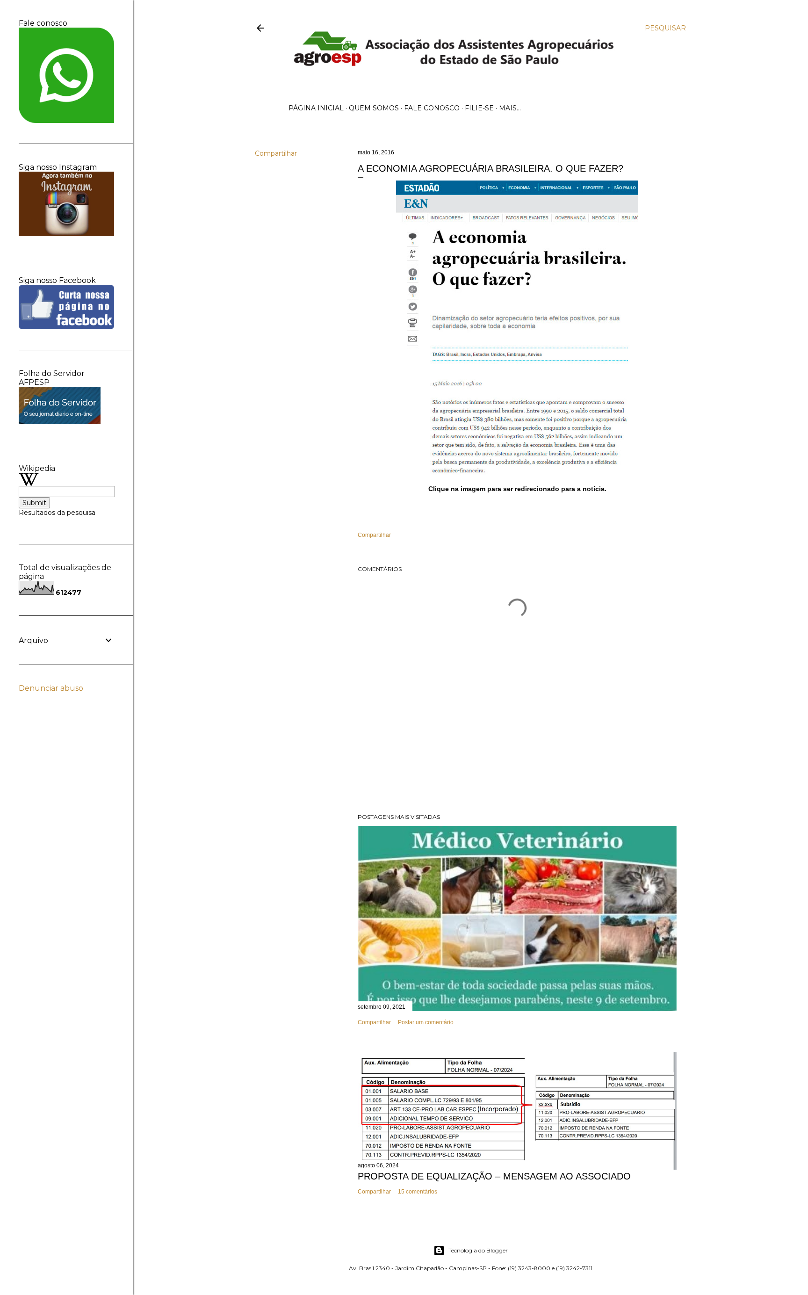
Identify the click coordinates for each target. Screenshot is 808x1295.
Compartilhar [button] (276, 153)
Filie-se (479, 108)
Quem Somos (374, 108)
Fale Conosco (432, 108)
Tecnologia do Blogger (478, 1250)
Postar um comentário (426, 1022)
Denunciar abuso (51, 688)
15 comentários (417, 1191)
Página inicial (316, 108)
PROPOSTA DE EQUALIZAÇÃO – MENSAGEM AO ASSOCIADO (494, 1176)
